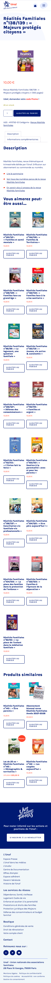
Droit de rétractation (13, 929)
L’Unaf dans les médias (14, 862)
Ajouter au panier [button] (12, 254)
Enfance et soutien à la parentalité (20, 901)
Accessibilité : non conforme (33, 976)
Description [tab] (13, 134)
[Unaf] (10, 5)
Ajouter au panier (27, 113)
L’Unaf (7, 854)
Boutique (8, 921)
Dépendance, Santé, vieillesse (17, 894)
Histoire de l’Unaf (11, 883)
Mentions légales (10, 973)
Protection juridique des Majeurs (19, 908)
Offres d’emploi (10, 873)
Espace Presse (10, 859)
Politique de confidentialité (30, 973)
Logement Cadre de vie (14, 898)
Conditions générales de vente (18, 926)
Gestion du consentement (14, 979)
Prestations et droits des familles (19, 905)
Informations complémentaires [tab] (22, 139)
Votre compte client (13, 933)
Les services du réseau (16, 890)
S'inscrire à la (25, 838)
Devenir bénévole (11, 880)
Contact (8, 939)
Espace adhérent (11, 876)
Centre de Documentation (16, 869)
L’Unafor (7, 866)
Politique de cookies (11, 976)
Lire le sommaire (15, 173)
